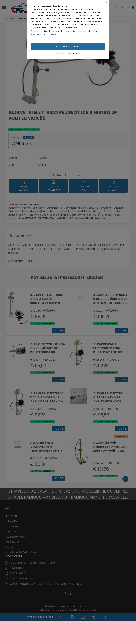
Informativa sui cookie (76, 31)
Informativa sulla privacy (43, 34)
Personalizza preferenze (68, 53)
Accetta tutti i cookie (68, 46)
